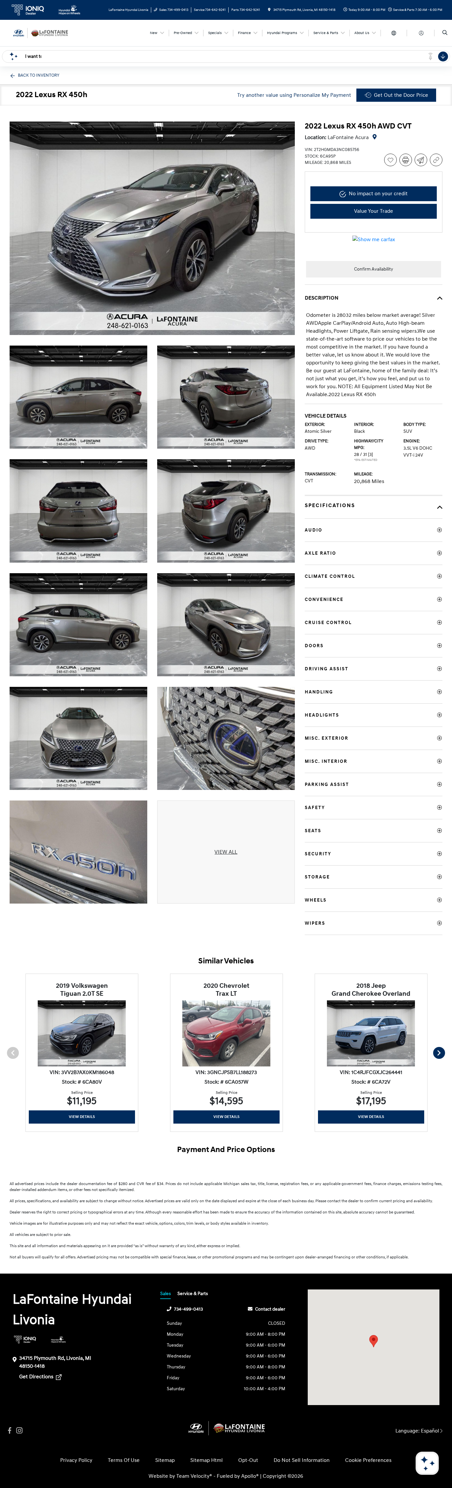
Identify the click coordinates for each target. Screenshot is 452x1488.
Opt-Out (248, 1460)
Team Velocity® (194, 1476)
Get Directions (37, 1376)
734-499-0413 (188, 1309)
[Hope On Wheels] (58, 1339)
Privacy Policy (76, 1460)
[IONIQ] (25, 1339)
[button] (373, 1341)
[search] (444, 33)
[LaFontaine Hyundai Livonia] (39, 32)
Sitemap (165, 1460)
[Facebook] (10, 1430)
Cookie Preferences (368, 1460)
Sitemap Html (206, 1460)
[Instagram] (19, 1430)
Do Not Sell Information (302, 1460)
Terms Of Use (124, 1460)
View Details (82, 1116)
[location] (269, 10)
